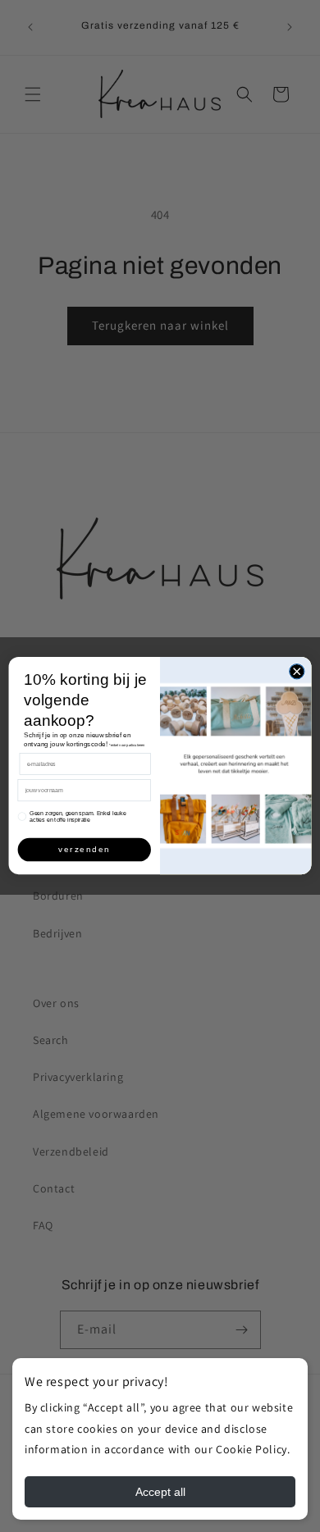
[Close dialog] (297, 671)
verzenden (84, 850)
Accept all (160, 1491)
